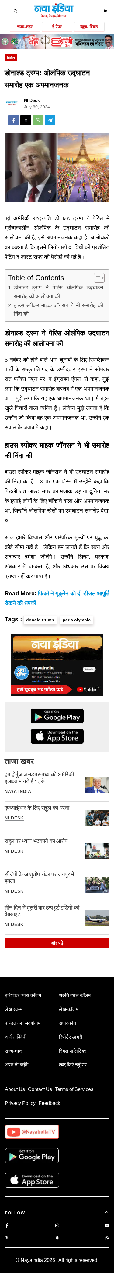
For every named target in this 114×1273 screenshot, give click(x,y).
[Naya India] (54, 16)
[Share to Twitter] (25, 120)
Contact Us (40, 1089)
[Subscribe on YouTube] (107, 1226)
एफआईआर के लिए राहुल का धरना (37, 808)
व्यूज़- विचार (89, 26)
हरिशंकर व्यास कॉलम (23, 995)
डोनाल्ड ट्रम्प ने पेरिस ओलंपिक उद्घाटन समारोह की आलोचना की (58, 292)
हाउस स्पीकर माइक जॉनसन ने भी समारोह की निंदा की (58, 309)
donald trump (40, 619)
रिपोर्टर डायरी (70, 1037)
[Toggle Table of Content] (96, 278)
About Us (15, 1089)
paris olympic (77, 619)
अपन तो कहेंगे (16, 1064)
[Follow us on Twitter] (7, 1238)
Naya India (18, 791)
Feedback (49, 1103)
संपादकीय (67, 1023)
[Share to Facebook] (13, 120)
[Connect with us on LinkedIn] (57, 1238)
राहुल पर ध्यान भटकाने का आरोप (36, 841)
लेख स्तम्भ (13, 1009)
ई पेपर (57, 26)
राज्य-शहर (25, 26)
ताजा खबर (19, 761)
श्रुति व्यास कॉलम (75, 995)
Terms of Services (74, 1089)
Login (106, 10)
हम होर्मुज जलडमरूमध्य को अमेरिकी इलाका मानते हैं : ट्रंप (39, 777)
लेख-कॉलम (68, 1009)
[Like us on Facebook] (7, 1226)
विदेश (11, 57)
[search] (15, 11)
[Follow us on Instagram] (57, 1226)
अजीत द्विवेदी (15, 1037)
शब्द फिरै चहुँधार (73, 1064)
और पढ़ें (57, 943)
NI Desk (32, 100)
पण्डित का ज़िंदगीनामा (23, 1023)
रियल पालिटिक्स (73, 1050)
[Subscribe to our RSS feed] (107, 1238)
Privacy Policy (20, 1103)
